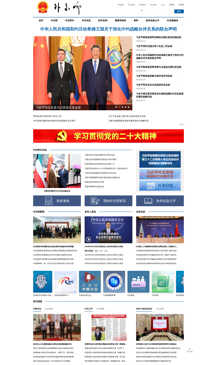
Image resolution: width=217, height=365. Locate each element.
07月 (101, 251)
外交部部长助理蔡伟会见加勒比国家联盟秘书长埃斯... (54, 259)
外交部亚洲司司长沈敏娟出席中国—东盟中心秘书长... (157, 255)
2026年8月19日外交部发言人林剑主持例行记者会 (104, 263)
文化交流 (160, 309)
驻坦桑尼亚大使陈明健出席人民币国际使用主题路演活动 (158, 348)
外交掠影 (100, 309)
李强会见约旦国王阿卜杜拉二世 (47, 116)
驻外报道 (37, 301)
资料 (136, 20)
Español (142, 5)
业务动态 (140, 211)
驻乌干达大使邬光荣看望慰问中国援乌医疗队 (153, 361)
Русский (153, 5)
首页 (41, 20)
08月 (96, 251)
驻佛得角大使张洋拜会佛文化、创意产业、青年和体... (54, 352)
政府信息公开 (152, 20)
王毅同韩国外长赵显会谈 (94, 187)
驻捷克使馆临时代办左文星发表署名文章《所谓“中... (105, 348)
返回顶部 (190, 351)
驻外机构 (102, 20)
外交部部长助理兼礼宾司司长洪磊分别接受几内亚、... (54, 255)
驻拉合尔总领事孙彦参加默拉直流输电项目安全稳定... (157, 352)
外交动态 (86, 20)
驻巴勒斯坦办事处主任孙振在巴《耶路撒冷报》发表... (106, 361)
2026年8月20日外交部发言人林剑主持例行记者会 (104, 259)
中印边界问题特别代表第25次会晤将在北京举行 (54, 121)
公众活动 (49, 309)
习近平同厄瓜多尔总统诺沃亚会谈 (153, 85)
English (121, 5)
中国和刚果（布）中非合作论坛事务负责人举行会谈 (53, 263)
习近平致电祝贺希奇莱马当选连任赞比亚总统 (158, 67)
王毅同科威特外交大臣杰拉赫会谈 (57, 191)
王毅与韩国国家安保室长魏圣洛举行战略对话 (128, 121)
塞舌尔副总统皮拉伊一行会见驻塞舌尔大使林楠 (51, 361)
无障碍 (171, 5)
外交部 (54, 20)
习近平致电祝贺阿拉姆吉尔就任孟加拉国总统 (108, 30)
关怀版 (181, 5)
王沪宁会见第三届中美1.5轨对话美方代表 (126, 116)
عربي (163, 5)
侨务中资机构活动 (144, 309)
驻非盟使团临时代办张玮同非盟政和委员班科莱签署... (54, 357)
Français (131, 5)
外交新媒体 (172, 20)
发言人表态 (90, 211)
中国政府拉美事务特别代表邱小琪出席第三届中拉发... (157, 251)
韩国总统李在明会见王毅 (94, 182)
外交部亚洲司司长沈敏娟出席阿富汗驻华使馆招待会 (156, 259)
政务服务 (63, 201)
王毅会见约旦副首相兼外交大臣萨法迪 (100, 155)
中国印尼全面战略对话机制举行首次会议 (100, 173)
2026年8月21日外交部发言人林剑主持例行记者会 (104, 255)
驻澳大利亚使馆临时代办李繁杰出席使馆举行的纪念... (157, 357)
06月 (106, 251)
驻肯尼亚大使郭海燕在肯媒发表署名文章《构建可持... (106, 352)
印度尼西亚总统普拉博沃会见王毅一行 (100, 164)
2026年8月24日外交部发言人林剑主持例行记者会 (104, 246)
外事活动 (37, 309)
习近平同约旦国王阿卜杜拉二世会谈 (154, 46)
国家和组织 (120, 20)
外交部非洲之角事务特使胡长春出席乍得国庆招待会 (156, 263)
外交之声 (89, 309)
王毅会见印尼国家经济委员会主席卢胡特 (100, 159)
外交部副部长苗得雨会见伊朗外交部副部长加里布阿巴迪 (55, 251)
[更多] (181, 124)
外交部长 (69, 20)
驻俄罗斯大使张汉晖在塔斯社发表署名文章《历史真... (106, 357)
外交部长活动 (40, 150)
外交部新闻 (38, 211)
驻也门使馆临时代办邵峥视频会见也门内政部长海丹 (53, 348)
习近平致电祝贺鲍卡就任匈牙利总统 (154, 76)
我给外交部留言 (114, 201)
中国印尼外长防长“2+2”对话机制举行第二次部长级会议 (106, 168)
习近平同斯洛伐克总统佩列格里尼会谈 (61, 107)
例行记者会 (89, 251)
